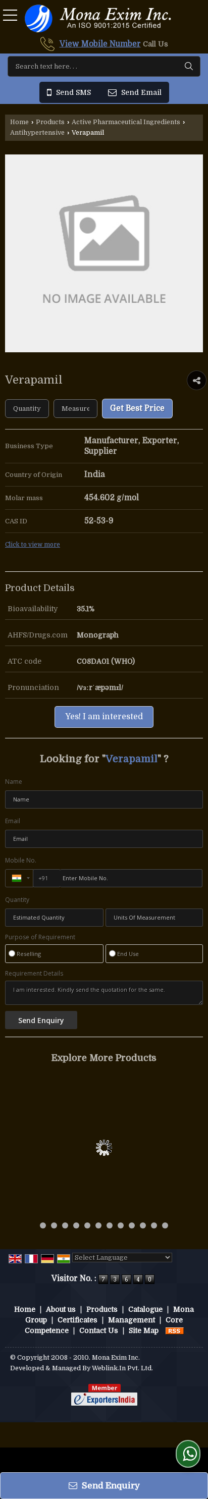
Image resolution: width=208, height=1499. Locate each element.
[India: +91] (19, 878)
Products (50, 122)
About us (61, 1309)
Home (19, 122)
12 (165, 1225)
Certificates (77, 1320)
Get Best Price (137, 408)
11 (154, 1225)
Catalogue (145, 1309)
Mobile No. (20, 860)
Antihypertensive (37, 132)
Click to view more (32, 544)
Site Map (144, 1330)
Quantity (17, 899)
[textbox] (104, 66)
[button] (100, 43)
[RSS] (175, 1330)
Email (12, 821)
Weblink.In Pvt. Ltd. (122, 1368)
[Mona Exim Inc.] (98, 19)
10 (143, 1225)
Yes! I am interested (104, 716)
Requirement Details (34, 973)
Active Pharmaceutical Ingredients (126, 122)
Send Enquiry (110, 1485)
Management (131, 1320)
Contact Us (98, 1330)
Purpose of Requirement (40, 937)
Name (13, 781)
